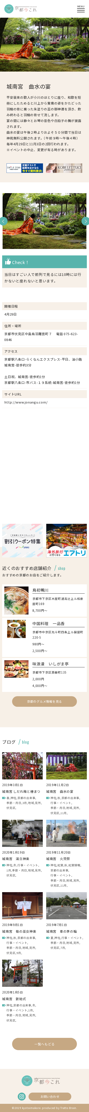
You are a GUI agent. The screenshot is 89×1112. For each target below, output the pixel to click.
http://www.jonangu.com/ (26, 402)
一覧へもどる (44, 1044)
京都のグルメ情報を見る (44, 701)
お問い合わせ (50, 1096)
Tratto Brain (68, 1108)
